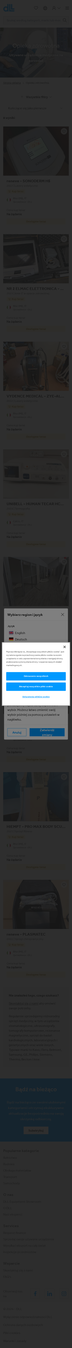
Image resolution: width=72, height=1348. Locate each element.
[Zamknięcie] (64, 646)
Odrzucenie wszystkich (36, 676)
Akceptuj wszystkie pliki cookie (36, 686)
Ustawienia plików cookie (36, 696)
